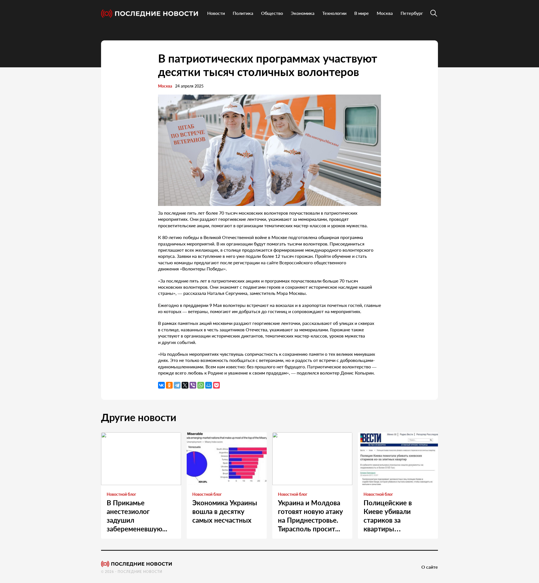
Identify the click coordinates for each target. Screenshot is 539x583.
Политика (243, 13)
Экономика (302, 13)
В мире (361, 13)
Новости (216, 13)
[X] (185, 385)
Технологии (334, 13)
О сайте (429, 567)
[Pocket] (216, 385)
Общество (272, 13)
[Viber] (192, 385)
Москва (385, 13)
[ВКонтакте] (161, 385)
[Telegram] (177, 385)
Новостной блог (121, 494)
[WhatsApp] (200, 385)
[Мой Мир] (208, 385)
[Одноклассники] (169, 385)
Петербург (412, 13)
